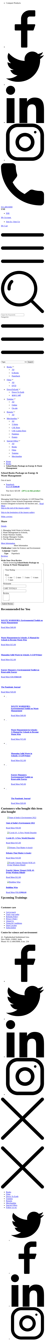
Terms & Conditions (14, 923)
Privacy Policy (12, 919)
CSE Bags (16, 428)
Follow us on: (11, 1207)
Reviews (4, 556)
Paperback (16, 376)
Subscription (11, 928)
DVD (14, 386)
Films (9, 380)
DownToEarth (13, 389)
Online (14, 405)
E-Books (15, 373)
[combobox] (12, 315)
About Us (10, 921)
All (13, 370)
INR (8, 213)
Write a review (6, 517)
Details (3, 526)
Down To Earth (18, 392)
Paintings (15, 434)
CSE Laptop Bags (19, 431)
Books (9, 367)
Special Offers (12, 441)
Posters (14, 437)
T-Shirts (15, 424)
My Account (6, 217)
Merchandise (12, 418)
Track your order (12, 914)
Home (8, 461)
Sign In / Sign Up (13, 222)
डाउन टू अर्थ (16, 395)
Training (10, 399)
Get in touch (11, 912)
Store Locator (11, 925)
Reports (10, 412)
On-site (15, 408)
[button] (22, 209)
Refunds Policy (12, 917)
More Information (8, 543)
